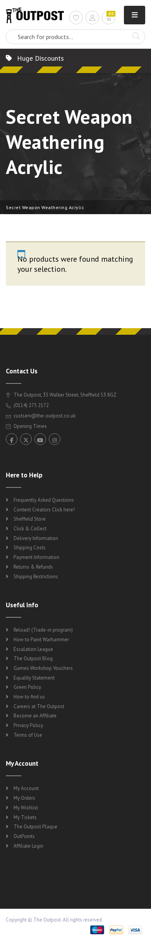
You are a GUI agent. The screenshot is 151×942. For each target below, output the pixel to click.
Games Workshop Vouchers (43, 668)
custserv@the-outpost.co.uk (45, 415)
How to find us (29, 696)
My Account (26, 788)
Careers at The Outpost (39, 706)
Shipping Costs (30, 547)
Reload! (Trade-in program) (43, 630)
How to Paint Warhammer (41, 639)
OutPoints (24, 836)
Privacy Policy (28, 725)
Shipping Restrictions (36, 576)
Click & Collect (30, 528)
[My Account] (92, 19)
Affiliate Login (28, 846)
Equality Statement (34, 678)
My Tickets (25, 817)
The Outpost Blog (33, 658)
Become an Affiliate (35, 715)
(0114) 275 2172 (30, 405)
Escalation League (33, 649)
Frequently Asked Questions (44, 500)
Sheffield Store (30, 519)
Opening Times (29, 426)
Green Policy (27, 687)
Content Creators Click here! (44, 509)
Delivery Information (36, 538)
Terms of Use (28, 735)
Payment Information (36, 557)
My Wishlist (26, 807)
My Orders (24, 798)
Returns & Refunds (33, 567)
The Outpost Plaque (35, 826)
